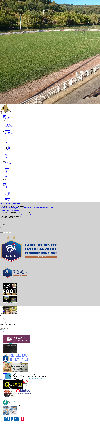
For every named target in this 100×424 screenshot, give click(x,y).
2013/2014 (7, 191)
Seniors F (7, 150)
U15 (6, 141)
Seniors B (9, 148)
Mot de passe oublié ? (7, 333)
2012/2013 (7, 190)
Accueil (4, 115)
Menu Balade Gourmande (10, 204)
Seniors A (9, 147)
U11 (6, 157)
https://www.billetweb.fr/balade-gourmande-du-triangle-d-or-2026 (21, 214)
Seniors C (9, 149)
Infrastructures (8, 125)
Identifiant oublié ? (7, 331)
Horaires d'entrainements (10, 127)
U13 (6, 142)
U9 (5, 158)
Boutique (4, 183)
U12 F (6, 156)
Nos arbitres (7, 130)
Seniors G (7, 146)
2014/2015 (7, 192)
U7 (5, 160)
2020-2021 (9, 137)
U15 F (6, 154)
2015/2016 (7, 193)
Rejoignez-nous (8, 181)
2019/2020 (7, 198)
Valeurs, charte (8, 123)
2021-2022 (9, 138)
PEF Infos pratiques (9, 133)
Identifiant (2, 327)
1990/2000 (7, 187)
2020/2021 (7, 199)
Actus (4, 116)
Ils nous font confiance (9, 180)
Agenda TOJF (7, 162)
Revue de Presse (6, 184)
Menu (6, 119)
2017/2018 (7, 195)
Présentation (7, 132)
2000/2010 (7, 188)
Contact (6, 128)
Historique (7, 122)
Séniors (6, 140)
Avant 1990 (7, 186)
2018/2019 (7, 196)
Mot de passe (3, 328)
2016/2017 (7, 194)
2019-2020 (9, 135)
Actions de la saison (9, 134)
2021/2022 (7, 200)
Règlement (7, 118)
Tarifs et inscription (9, 126)
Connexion (2, 329)
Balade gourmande (6, 117)
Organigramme (8, 124)
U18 (6, 152)
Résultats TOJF (8, 163)
